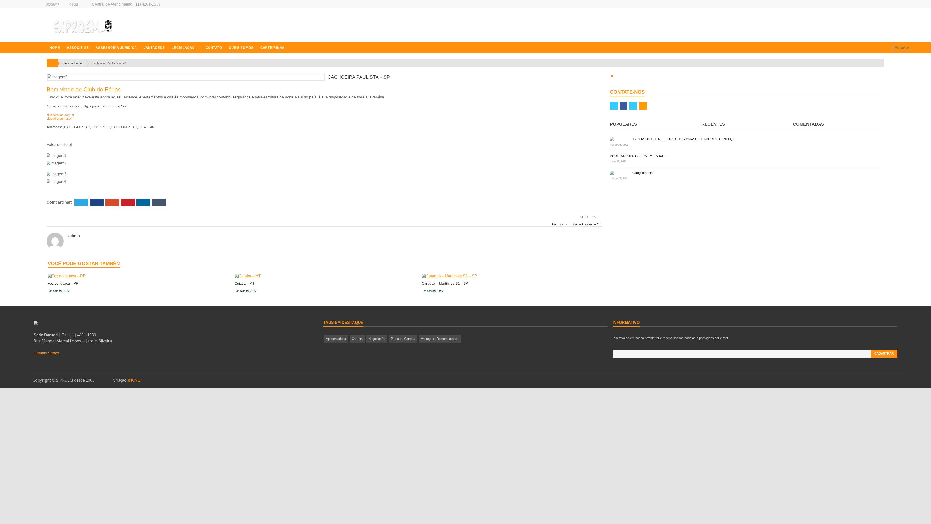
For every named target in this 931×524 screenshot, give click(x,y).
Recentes (713, 124)
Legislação (183, 47)
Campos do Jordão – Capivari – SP (577, 224)
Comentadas (808, 124)
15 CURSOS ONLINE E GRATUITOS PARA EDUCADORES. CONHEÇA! (684, 139)
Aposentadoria (336, 339)
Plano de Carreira (403, 339)
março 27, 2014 (619, 178)
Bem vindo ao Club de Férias (84, 89)
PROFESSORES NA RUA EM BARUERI (638, 156)
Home (55, 47)
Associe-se (78, 47)
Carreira (357, 339)
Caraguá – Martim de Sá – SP (445, 283)
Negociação (377, 339)
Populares (623, 124)
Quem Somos (241, 47)
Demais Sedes (46, 353)
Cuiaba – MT (245, 283)
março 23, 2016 (619, 144)
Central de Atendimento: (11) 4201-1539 (126, 4)
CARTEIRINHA (272, 47)
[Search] (923, 48)
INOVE (134, 380)
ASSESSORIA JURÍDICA (116, 47)
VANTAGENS (154, 47)
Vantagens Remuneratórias (440, 339)
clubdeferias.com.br (60, 115)
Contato (214, 47)
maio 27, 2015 (618, 161)
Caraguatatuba (642, 173)
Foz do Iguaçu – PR (63, 283)
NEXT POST (589, 217)
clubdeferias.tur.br (59, 118)
